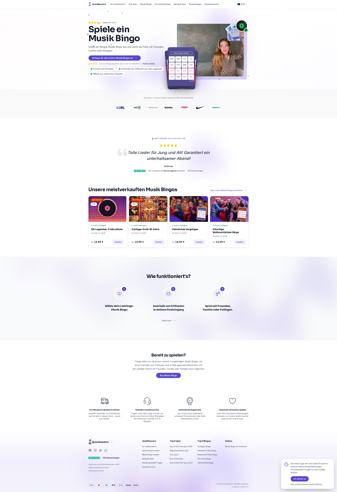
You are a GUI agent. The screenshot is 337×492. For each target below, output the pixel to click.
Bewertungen (195, 4)
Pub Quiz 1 (174, 454)
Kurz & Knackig (176, 459)
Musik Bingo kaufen (150, 454)
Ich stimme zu (299, 479)
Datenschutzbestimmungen (98, 467)
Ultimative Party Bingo (206, 450)
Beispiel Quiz (180, 4)
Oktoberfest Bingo (205, 463)
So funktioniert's (118, 4)
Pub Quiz (133, 4)
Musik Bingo (146, 4)
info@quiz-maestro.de (240, 487)
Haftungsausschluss (96, 471)
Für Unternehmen (163, 4)
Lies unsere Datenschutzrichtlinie (306, 484)
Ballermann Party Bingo (207, 454)
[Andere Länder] (100, 442)
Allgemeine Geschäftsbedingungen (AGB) (103, 464)
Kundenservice (212, 4)
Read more (167, 320)
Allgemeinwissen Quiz (179, 450)
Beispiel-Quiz (148, 459)
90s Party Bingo (204, 459)
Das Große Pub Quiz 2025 (181, 446)
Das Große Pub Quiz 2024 (181, 463)
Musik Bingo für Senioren (236, 446)
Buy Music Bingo (168, 375)
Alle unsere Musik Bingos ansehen (226, 190)
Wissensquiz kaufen (151, 450)
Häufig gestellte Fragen (152, 463)
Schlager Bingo (204, 446)
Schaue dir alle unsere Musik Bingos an (112, 58)
